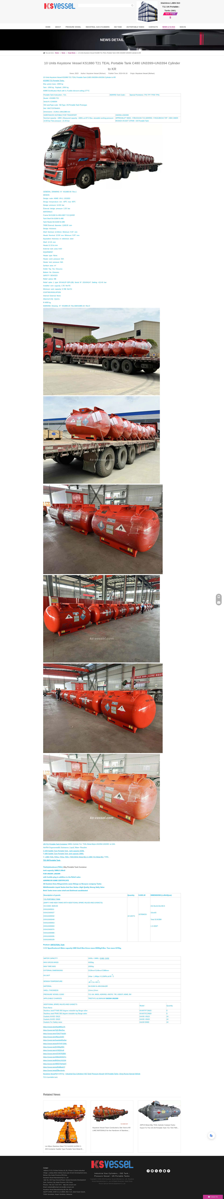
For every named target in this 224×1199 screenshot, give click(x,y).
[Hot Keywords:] (132, 5)
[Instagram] (164, 1170)
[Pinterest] (168, 1170)
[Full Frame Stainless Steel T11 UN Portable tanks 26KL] (147, 11)
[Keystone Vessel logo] (112, 1164)
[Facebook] (148, 1170)
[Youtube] (160, 1170)
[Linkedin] (152, 1170)
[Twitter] (156, 1170)
